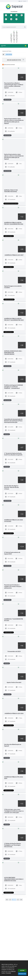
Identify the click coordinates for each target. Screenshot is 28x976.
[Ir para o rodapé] (11, 22)
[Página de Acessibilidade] (16, 19)
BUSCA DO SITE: (5, 24)
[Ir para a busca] (8, 22)
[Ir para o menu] (5, 22)
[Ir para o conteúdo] (20, 19)
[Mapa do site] (11, 19)
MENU (4, 45)
